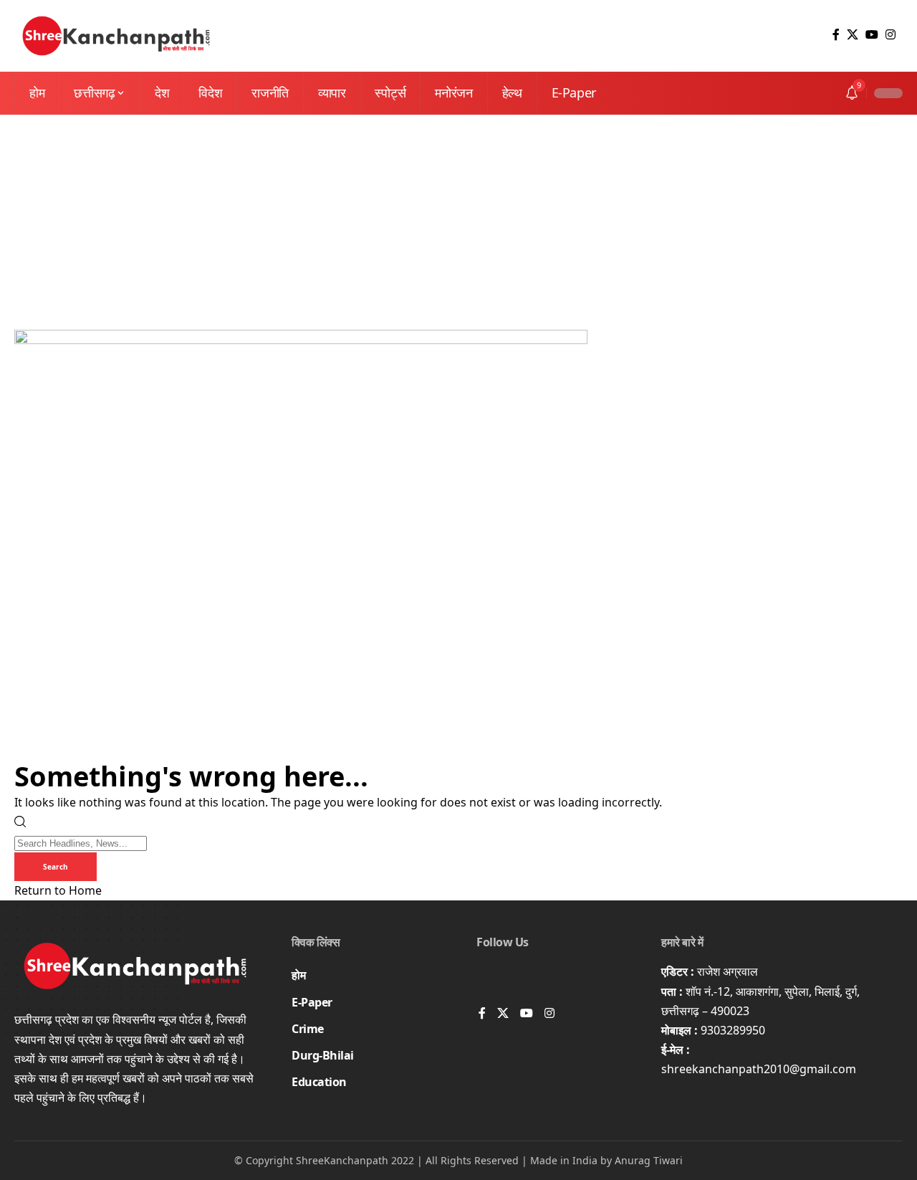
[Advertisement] (458, 222)
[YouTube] (872, 34)
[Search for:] (80, 842)
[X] (852, 34)
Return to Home (58, 890)
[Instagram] (890, 34)
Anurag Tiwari (649, 1160)
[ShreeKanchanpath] (116, 36)
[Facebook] (836, 34)
